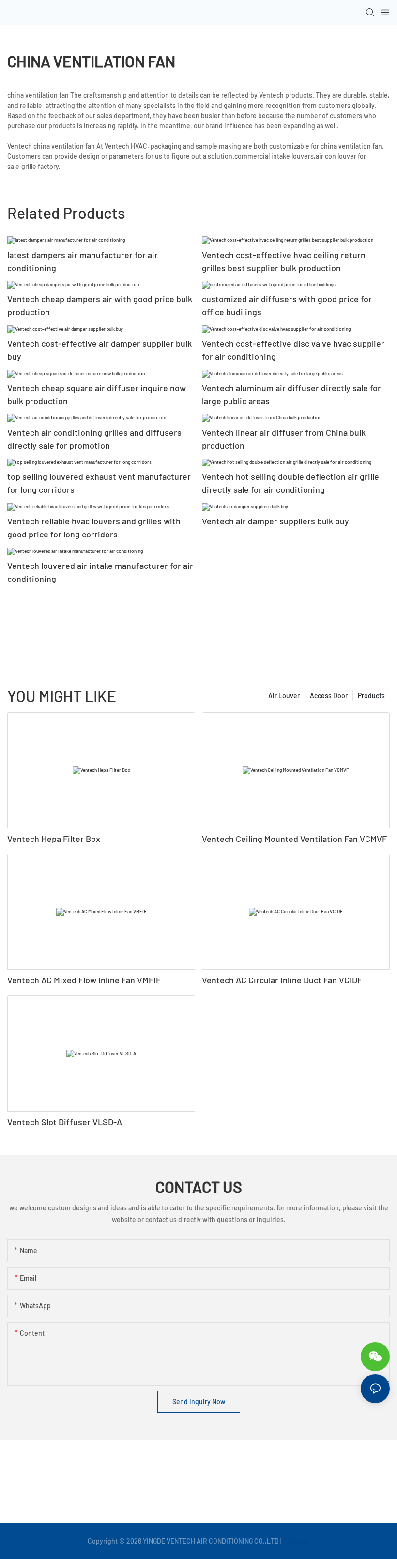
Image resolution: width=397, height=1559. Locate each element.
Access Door (329, 695)
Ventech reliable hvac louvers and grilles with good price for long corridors (94, 527)
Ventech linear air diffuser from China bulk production (284, 439)
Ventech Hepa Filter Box (53, 838)
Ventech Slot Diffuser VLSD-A (64, 1121)
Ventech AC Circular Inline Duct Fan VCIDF (282, 980)
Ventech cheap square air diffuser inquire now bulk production (96, 394)
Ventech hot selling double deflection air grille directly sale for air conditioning (290, 483)
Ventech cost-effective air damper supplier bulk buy (99, 350)
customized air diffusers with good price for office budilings (287, 305)
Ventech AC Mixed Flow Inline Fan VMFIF (84, 980)
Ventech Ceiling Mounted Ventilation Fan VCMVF (294, 838)
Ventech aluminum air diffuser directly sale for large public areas (291, 394)
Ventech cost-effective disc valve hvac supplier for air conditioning (293, 350)
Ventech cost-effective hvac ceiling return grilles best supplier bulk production (284, 261)
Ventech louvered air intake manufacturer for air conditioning (100, 572)
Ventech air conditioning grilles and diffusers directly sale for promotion (94, 439)
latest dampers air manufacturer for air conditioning (82, 261)
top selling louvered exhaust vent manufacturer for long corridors (99, 483)
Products (371, 695)
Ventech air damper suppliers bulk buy (275, 521)
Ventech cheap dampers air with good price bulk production (99, 305)
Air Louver (284, 695)
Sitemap (296, 1541)
